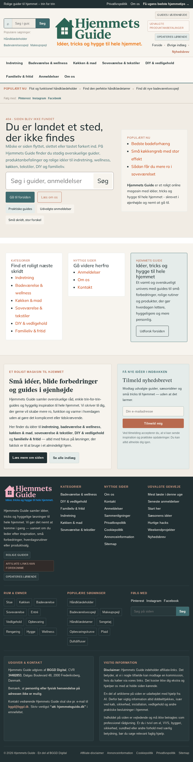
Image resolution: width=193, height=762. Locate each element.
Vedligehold (14, 622)
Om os (135, 4)
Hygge (31, 631)
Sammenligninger (117, 515)
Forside (157, 45)
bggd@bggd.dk (18, 706)
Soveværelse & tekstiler (121, 63)
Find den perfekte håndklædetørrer (106, 88)
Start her (154, 508)
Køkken (24, 602)
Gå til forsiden (20, 197)
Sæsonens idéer (160, 515)
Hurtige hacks (158, 523)
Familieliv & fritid (19, 76)
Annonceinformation (119, 537)
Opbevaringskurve (82, 631)
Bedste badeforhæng (150, 143)
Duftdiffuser (77, 641)
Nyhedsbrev (180, 52)
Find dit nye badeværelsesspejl (157, 88)
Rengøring (13, 631)
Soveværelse (15, 612)
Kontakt (85, 287)
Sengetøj (105, 622)
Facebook (54, 98)
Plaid (104, 631)
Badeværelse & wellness (48, 63)
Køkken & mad (84, 63)
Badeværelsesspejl (16, 45)
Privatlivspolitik (117, 4)
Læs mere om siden (28, 457)
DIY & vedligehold (159, 63)
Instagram (39, 98)
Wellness (48, 631)
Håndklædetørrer (81, 622)
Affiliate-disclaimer (92, 753)
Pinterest (24, 98)
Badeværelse (45, 602)
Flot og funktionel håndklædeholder (53, 88)
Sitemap (110, 544)
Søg (42, 23)
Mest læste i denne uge (165, 494)
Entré (34, 612)
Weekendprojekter (161, 530)
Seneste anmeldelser (163, 501)
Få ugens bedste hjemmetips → (166, 4)
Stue (9, 602)
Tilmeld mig (153, 423)
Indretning (14, 63)
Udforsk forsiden (152, 331)
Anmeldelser (49, 76)
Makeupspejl (38, 45)
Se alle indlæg (64, 458)
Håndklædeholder (15, 39)
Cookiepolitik (113, 530)
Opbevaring (36, 622)
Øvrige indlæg (176, 45)
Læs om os (49, 197)
